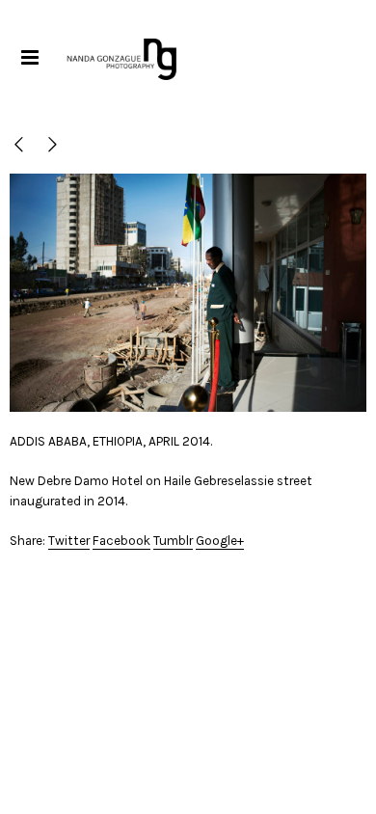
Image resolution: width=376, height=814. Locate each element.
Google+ (220, 540)
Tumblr (173, 540)
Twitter (69, 540)
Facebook (121, 540)
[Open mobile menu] (29, 58)
